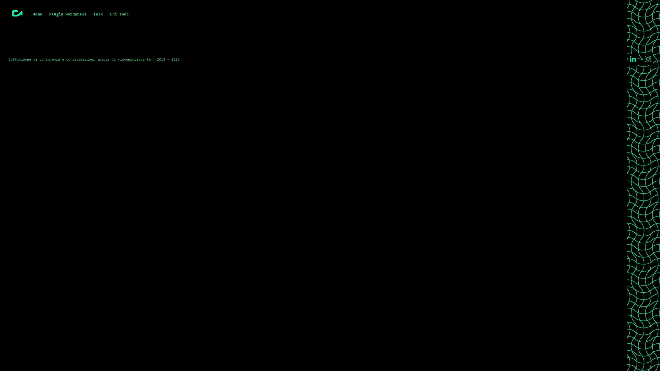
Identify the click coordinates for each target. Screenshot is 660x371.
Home (37, 14)
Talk (98, 14)
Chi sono (119, 14)
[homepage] (17, 14)
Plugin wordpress (67, 14)
